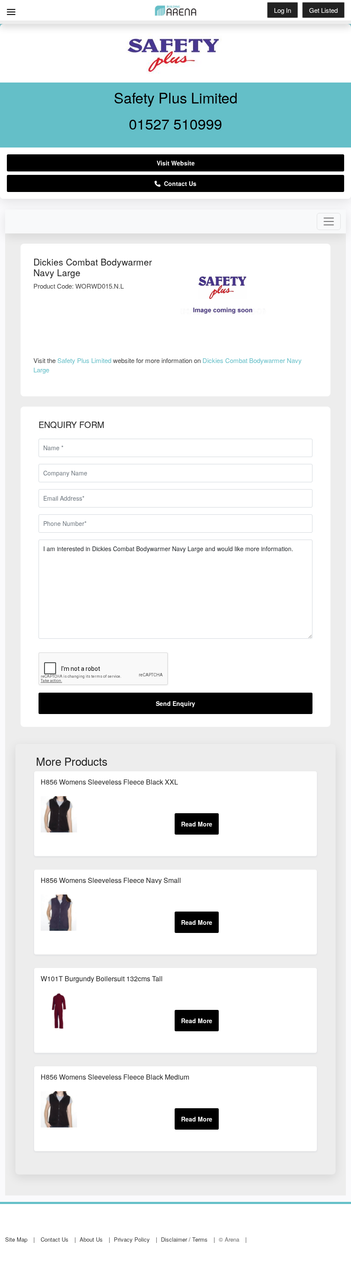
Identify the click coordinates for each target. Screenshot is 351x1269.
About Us (91, 1239)
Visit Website (176, 163)
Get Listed (323, 10)
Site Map (16, 1239)
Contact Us (178, 183)
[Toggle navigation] (329, 221)
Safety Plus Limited (84, 360)
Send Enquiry (175, 703)
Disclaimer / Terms (184, 1239)
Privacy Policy (132, 1239)
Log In (282, 10)
